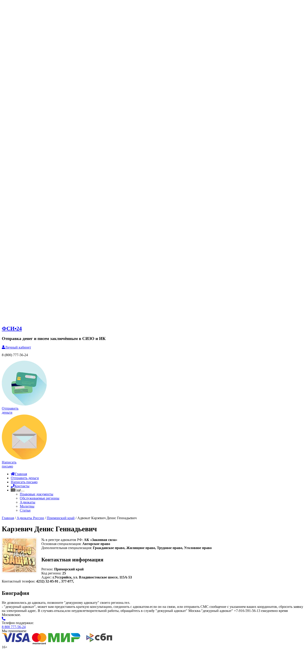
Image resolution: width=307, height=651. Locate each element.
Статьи (25, 510)
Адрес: (47, 577)
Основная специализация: (61, 544)
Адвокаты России (30, 518)
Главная (21, 474)
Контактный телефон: (19, 581)
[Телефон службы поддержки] (3, 619)
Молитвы (27, 506)
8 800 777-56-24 (14, 627)
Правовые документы (36, 494)
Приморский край (61, 518)
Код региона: (51, 573)
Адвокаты (27, 502)
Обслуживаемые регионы (39, 498)
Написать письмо (24, 482)
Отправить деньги (25, 478)
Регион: (47, 569)
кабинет (18, 347)
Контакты (21, 486)
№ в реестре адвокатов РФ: (62, 540)
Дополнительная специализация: (67, 548)
